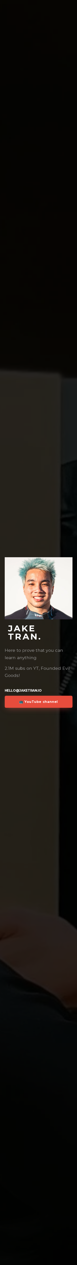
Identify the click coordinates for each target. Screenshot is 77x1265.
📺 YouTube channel (38, 702)
